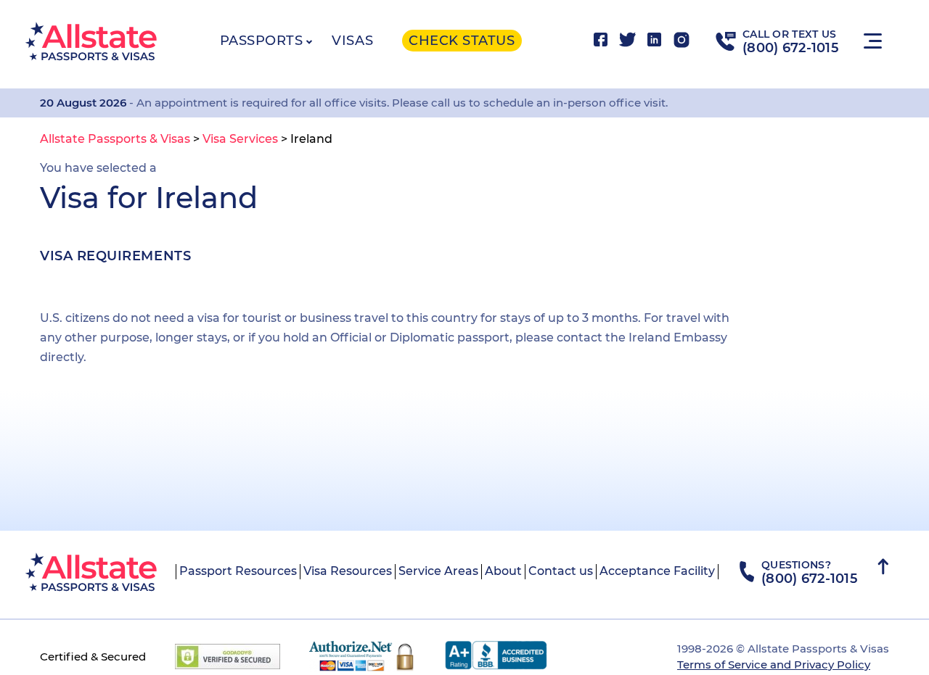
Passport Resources (238, 571)
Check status (462, 41)
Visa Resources (347, 571)
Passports (261, 41)
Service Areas (438, 571)
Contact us (560, 571)
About (503, 571)
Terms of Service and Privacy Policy (773, 664)
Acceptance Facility (657, 571)
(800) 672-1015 (790, 47)
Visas (352, 41)
